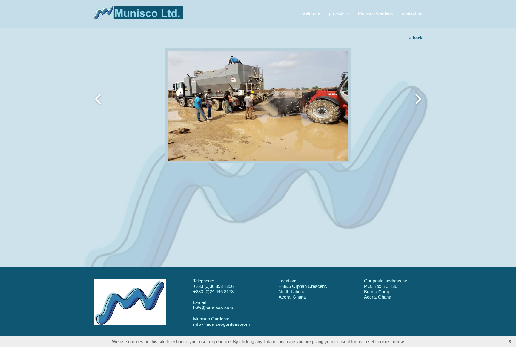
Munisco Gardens (375, 13)
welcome (311, 13)
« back (416, 37)
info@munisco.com (213, 308)
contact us (412, 13)
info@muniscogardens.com (221, 324)
